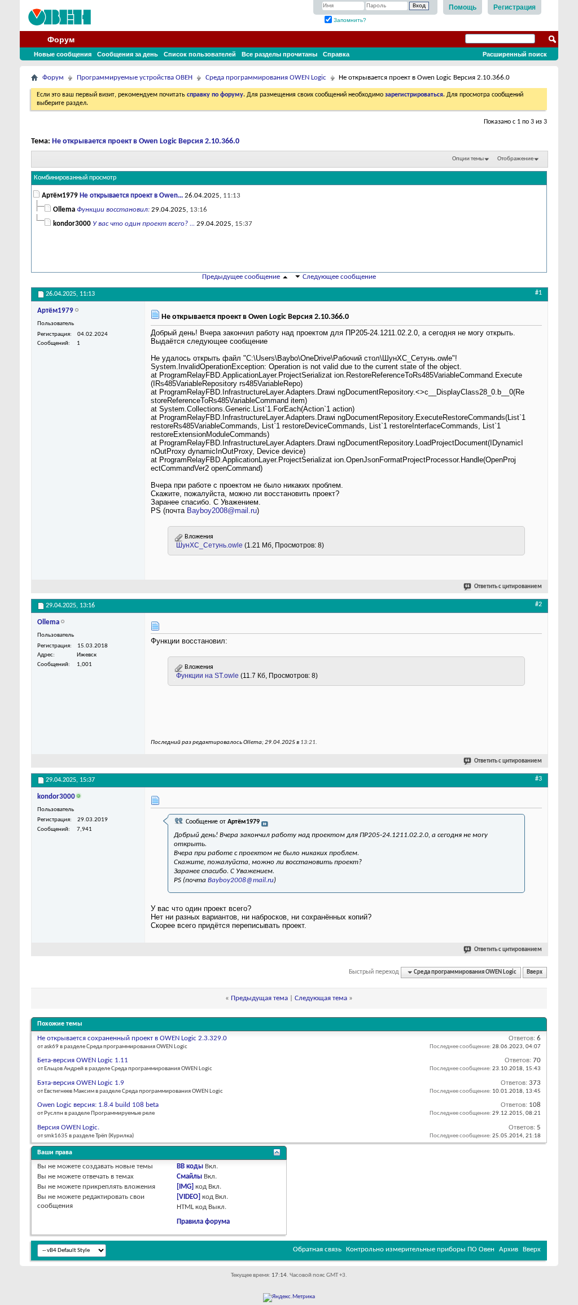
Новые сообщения (62, 54)
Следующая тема (321, 998)
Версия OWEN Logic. (68, 1127)
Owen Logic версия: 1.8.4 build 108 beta (98, 1105)
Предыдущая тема (259, 998)
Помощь (462, 7)
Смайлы (189, 1176)
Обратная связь (317, 1249)
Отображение (515, 159)
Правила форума (203, 1221)
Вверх (534, 972)
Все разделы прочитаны (279, 54)
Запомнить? (349, 20)
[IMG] (185, 1186)
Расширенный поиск (515, 54)
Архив (508, 1249)
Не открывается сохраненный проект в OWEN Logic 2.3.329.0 (132, 1038)
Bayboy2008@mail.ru (222, 510)
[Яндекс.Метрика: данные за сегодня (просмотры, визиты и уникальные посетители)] (289, 1297)
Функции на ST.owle (207, 676)
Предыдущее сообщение (241, 277)
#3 (538, 779)
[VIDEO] (188, 1197)
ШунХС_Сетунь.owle (209, 545)
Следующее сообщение (339, 277)
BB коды (190, 1166)
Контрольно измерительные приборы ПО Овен (420, 1249)
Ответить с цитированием (508, 587)
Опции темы (468, 159)
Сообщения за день (127, 54)
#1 (538, 293)
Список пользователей (200, 54)
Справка (336, 54)
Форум (61, 39)
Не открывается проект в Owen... (131, 195)
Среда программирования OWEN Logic (265, 77)
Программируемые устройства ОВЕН (134, 77)
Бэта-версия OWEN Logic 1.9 (80, 1083)
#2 (538, 604)
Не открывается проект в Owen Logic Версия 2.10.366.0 (145, 141)
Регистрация (514, 7)
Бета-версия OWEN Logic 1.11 (82, 1060)
